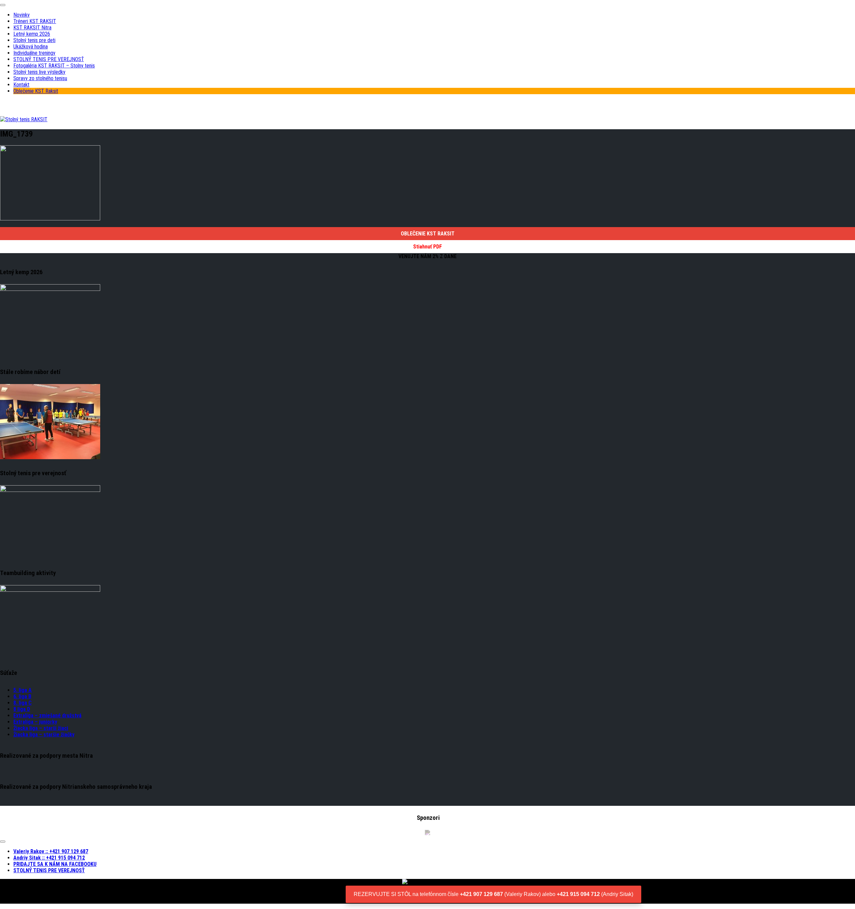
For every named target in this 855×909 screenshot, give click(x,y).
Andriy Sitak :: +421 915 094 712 (49, 858)
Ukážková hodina (30, 46)
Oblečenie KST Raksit (35, 91)
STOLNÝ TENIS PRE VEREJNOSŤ (48, 59)
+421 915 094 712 (578, 894)
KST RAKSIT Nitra (32, 27)
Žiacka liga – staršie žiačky (43, 734)
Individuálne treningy (34, 53)
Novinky (21, 15)
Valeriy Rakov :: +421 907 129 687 (50, 851)
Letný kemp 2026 (31, 34)
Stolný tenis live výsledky (39, 72)
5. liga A (22, 690)
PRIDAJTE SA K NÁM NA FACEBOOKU (55, 864)
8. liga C (22, 703)
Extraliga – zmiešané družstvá (47, 715)
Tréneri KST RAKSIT (34, 21)
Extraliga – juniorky (35, 722)
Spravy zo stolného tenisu (40, 78)
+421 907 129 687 (481, 894)
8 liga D (21, 709)
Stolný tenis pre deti (34, 40)
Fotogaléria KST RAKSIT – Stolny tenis (54, 65)
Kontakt (21, 84)
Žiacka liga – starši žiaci (40, 728)
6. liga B (22, 696)
